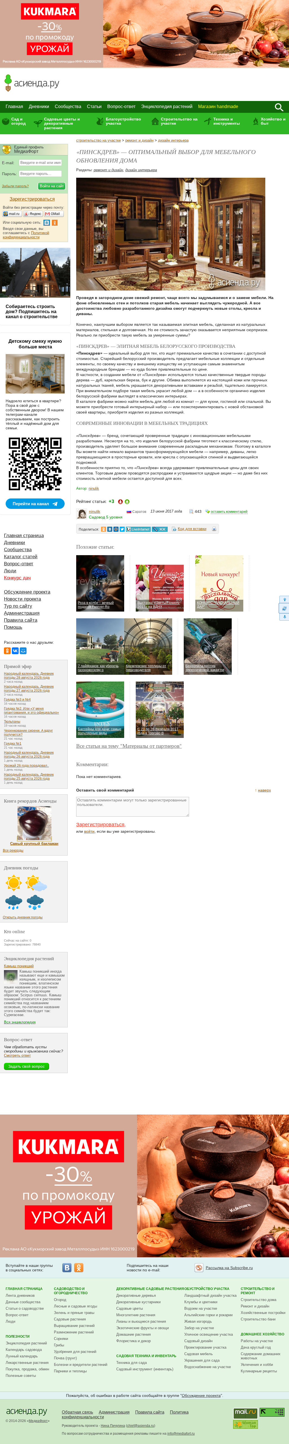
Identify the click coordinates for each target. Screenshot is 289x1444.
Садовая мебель (198, 1354)
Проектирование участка (205, 1347)
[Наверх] (284, 599)
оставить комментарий (229, 512)
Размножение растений (74, 1332)
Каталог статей (21, 556)
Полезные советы (21, 1375)
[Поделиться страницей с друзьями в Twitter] (122, 529)
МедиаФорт (38, 1421)
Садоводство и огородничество (70, 1291)
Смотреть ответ (17, 1055)
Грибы (59, 1345)
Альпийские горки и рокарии (208, 1315)
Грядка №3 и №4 (17, 700)
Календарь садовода (24, 1350)
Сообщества (68, 106)
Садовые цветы (129, 1308)
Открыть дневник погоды (23, 917)
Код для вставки (192, 529)
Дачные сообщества (23, 1302)
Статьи (94, 106)
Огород (60, 1300)
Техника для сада (131, 1363)
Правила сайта (20, 620)
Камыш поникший (19, 966)
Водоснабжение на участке (207, 1367)
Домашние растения (133, 1334)
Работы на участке (257, 1341)
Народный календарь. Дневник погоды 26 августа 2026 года (29, 755)
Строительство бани (258, 1319)
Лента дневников (20, 1295)
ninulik (94, 488)
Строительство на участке (179, 121)
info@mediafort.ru (181, 1434)
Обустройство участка (206, 1289)
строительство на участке (98, 140)
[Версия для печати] (214, 530)
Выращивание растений (74, 1326)
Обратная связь (77, 1412)
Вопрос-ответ (121, 106)
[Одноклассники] (7, 650)
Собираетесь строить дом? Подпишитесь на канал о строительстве (32, 311)
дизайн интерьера (173, 140)
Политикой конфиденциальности (26, 235)
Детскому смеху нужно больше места (35, 344)
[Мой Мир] (23, 650)
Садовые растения (70, 1319)
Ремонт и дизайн (255, 1306)
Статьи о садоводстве (25, 1308)
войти (89, 831)
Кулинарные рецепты (259, 1371)
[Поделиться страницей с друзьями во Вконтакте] (109, 529)
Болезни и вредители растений (80, 1364)
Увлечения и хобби (257, 1364)
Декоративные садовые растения (150, 1289)
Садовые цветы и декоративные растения (62, 123)
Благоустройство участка (123, 121)
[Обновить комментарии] (284, 608)
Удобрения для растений (75, 1352)
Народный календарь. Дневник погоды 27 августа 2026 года (29, 689)
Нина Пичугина (113, 1426)
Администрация (22, 613)
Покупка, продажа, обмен (27, 1369)
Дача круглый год (256, 1347)
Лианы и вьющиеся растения (141, 1321)
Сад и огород (18, 121)
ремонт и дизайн (139, 140)
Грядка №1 (12, 744)
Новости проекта (22, 599)
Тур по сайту (18, 606)
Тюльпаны (12, 722)
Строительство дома (258, 1300)
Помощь (13, 627)
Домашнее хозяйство (262, 1334)
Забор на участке (199, 1328)
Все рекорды (13, 850)
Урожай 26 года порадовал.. (26, 766)
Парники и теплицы (70, 1371)
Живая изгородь (198, 1321)
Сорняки (61, 1339)
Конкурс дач (17, 578)
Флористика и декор (133, 1341)
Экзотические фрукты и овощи (142, 1328)
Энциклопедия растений (166, 106)
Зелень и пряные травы (74, 1313)
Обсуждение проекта (27, 592)
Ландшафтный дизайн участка (210, 1295)
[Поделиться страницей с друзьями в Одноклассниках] (103, 529)
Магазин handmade (218, 106)
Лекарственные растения (27, 1363)
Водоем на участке (200, 1308)
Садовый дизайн (198, 1341)
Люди (10, 570)
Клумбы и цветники (200, 1302)
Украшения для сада (202, 1360)
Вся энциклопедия (20, 1022)
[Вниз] (284, 617)
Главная (14, 106)
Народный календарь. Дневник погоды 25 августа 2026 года (29, 777)
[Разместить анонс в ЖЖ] (160, 529)
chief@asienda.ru (140, 1426)
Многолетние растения (135, 1315)
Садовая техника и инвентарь (146, 1356)
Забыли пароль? (15, 186)
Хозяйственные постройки (263, 1313)
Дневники (39, 106)
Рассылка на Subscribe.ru (229, 1267)
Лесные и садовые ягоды (75, 1306)
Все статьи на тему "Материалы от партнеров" (129, 745)
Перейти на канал (31, 503)
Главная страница (24, 535)
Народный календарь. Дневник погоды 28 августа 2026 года (29, 676)
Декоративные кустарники (138, 1302)
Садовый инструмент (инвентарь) (144, 1369)
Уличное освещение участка (208, 1334)
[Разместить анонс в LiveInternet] (138, 529)
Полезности (18, 1336)
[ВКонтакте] (15, 650)
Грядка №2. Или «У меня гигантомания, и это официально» (31, 711)
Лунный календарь (22, 1356)
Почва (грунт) (65, 1358)
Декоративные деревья (136, 1295)
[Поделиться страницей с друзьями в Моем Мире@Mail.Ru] (116, 529)
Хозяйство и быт (273, 121)
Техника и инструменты (226, 121)
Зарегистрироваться (100, 824)
